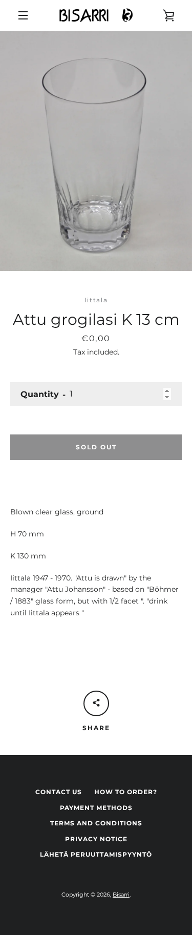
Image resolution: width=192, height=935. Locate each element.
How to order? (125, 792)
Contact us (58, 792)
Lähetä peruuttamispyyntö (96, 854)
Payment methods (96, 808)
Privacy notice (96, 839)
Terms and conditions (96, 823)
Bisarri (121, 894)
